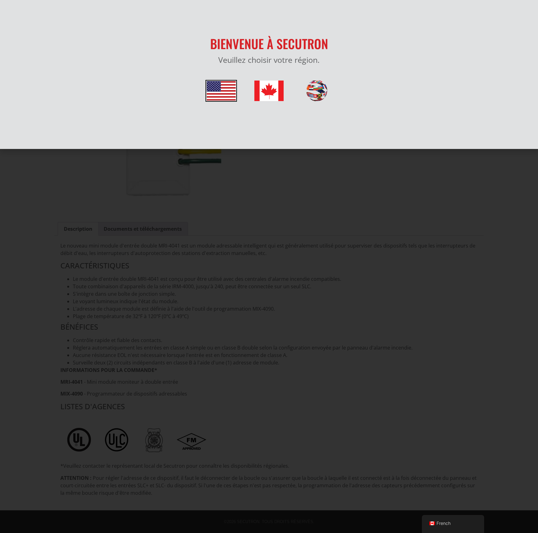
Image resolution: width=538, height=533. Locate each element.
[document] (269, 266)
